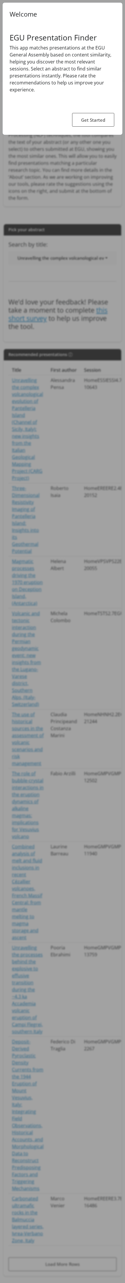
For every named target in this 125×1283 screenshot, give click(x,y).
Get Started (93, 120)
